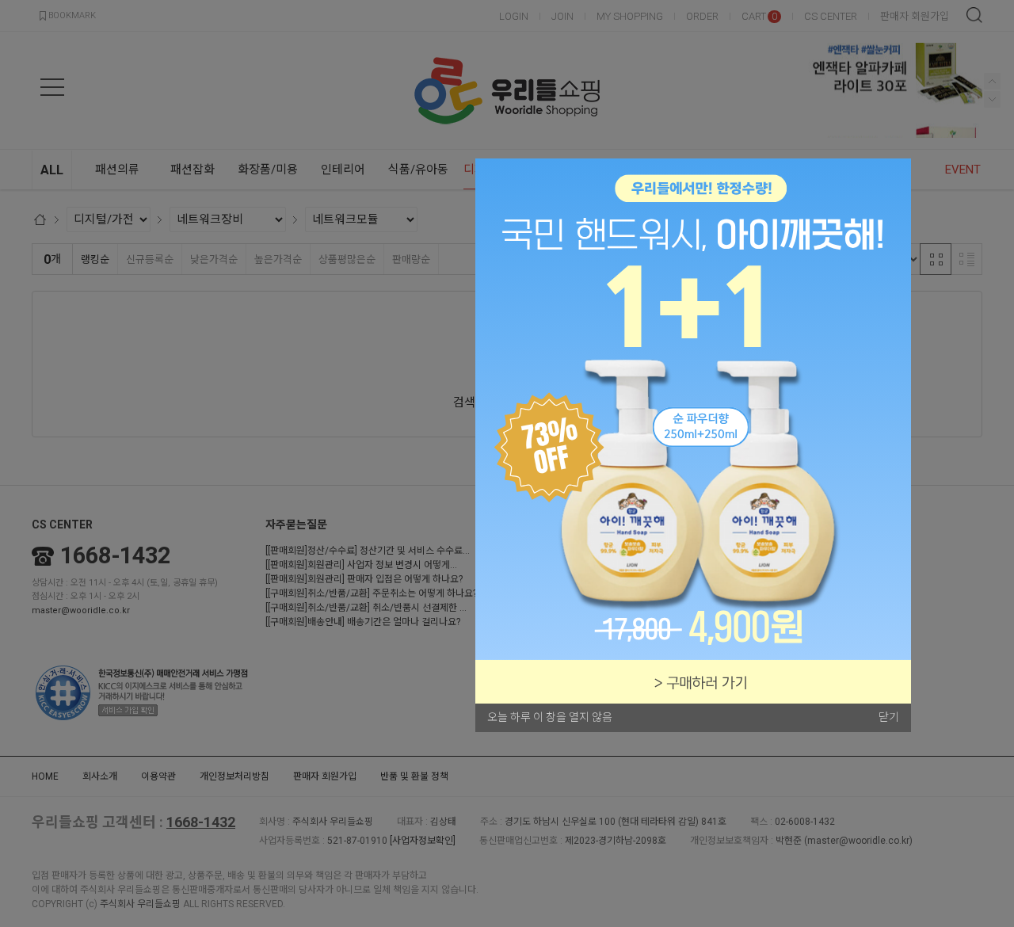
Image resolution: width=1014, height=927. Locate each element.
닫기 (889, 717)
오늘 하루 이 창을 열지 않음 (549, 717)
